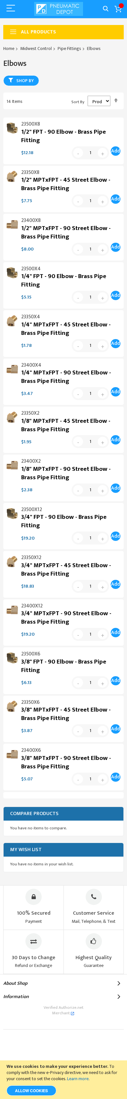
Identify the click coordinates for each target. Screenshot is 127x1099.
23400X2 (31, 461)
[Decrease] (78, 153)
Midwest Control (36, 48)
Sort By (77, 101)
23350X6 (30, 702)
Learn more (78, 1078)
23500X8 (30, 124)
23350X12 (31, 557)
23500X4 (31, 268)
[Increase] (102, 153)
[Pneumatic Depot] (58, 9)
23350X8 (30, 172)
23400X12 (32, 606)
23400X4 (31, 365)
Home (8, 48)
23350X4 (30, 316)
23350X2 (30, 413)
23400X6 (31, 750)
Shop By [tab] (25, 80)
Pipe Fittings (69, 48)
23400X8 (31, 220)
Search (105, 9)
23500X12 (31, 509)
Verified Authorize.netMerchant (63, 1010)
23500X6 (30, 654)
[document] (63, 1080)
